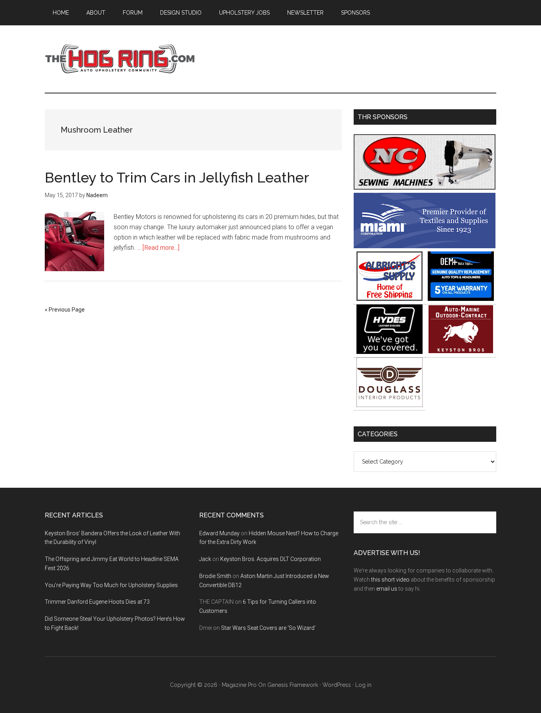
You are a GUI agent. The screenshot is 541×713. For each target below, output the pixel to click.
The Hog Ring (120, 59)
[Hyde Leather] (389, 352)
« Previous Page (65, 309)
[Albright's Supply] (389, 298)
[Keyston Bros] (461, 352)
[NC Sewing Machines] (424, 187)
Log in (363, 685)
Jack (205, 559)
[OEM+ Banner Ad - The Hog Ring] (461, 298)
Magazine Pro (239, 685)
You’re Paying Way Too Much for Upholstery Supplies (111, 585)
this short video (390, 579)
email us (386, 589)
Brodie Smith (215, 576)
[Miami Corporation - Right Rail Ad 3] (424, 246)
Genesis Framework (292, 685)
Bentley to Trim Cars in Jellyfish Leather (177, 177)
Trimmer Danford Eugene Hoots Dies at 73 (97, 602)
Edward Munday (219, 533)
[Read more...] (161, 247)
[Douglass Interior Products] (389, 405)
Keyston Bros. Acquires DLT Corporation (270, 559)
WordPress (336, 685)
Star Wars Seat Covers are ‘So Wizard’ (268, 628)
